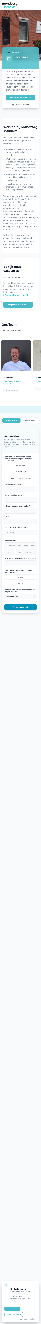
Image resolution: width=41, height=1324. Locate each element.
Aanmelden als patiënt (19, 97)
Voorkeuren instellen (27, 1319)
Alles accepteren (12, 1309)
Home (8, 52)
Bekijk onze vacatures (18, 305)
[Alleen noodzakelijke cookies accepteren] (35, 1284)
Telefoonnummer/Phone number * (17, 506)
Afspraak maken (22, 104)
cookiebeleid (14, 1301)
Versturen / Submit (20, 607)
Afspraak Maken (30, 421)
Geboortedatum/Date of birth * (16, 528)
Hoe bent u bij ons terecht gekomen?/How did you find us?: (20, 591)
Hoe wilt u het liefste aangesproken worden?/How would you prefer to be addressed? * (18, 459)
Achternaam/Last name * (14, 495)
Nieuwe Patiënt (11, 421)
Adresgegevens (10, 541)
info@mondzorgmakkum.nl (15, 295)
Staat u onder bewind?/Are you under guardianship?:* (18, 571)
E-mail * (8, 517)
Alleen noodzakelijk (14, 1314)
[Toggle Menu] (36, 5)
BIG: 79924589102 (10, 390)
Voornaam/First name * (13, 484)
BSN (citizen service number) (20, 558)
